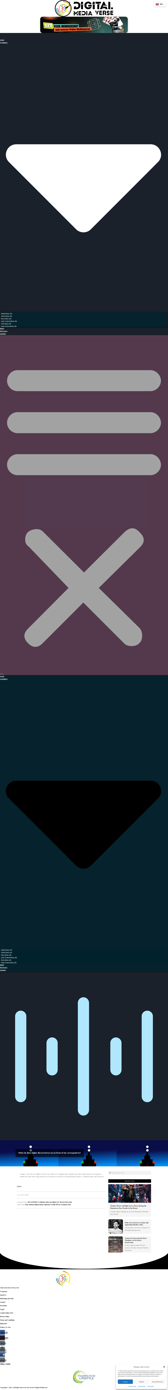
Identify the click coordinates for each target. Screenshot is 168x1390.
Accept (125, 1382)
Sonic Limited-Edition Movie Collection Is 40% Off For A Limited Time (48, 1205)
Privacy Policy (142, 1386)
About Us (3, 1295)
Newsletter (3, 1305)
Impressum (150, 1386)
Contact (2, 1302)
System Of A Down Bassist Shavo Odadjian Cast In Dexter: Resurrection (136, 1240)
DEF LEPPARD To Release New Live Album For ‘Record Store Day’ (50, 1202)
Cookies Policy (132, 1386)
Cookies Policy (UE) (6, 1313)
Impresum (3, 1323)
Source (19, 1186)
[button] (164, 1367)
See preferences (157, 1382)
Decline (141, 1382)
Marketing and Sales (7, 1298)
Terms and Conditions (7, 1320)
